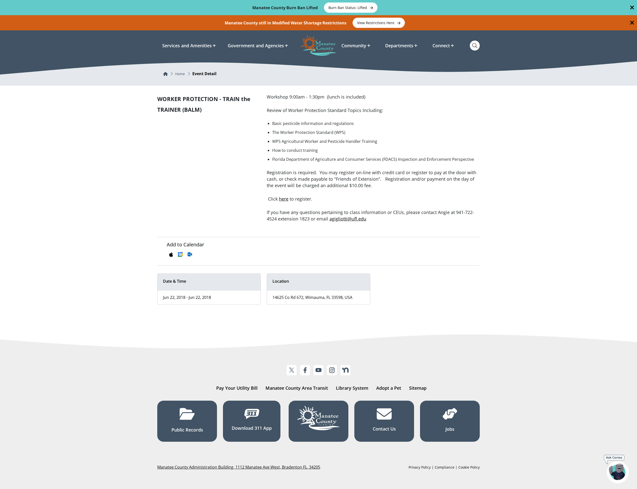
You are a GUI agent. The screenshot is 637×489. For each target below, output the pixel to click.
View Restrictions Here (376, 22)
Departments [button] (399, 46)
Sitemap (417, 388)
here (283, 199)
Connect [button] (441, 46)
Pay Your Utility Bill (237, 388)
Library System (352, 388)
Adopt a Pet (388, 388)
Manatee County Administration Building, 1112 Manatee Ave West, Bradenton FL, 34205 (238, 467)
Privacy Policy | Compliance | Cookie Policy (444, 467)
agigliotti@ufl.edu (347, 219)
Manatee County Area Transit (296, 388)
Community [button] (353, 46)
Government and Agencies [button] (256, 46)
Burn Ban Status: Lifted (348, 7)
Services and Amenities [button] (187, 46)
